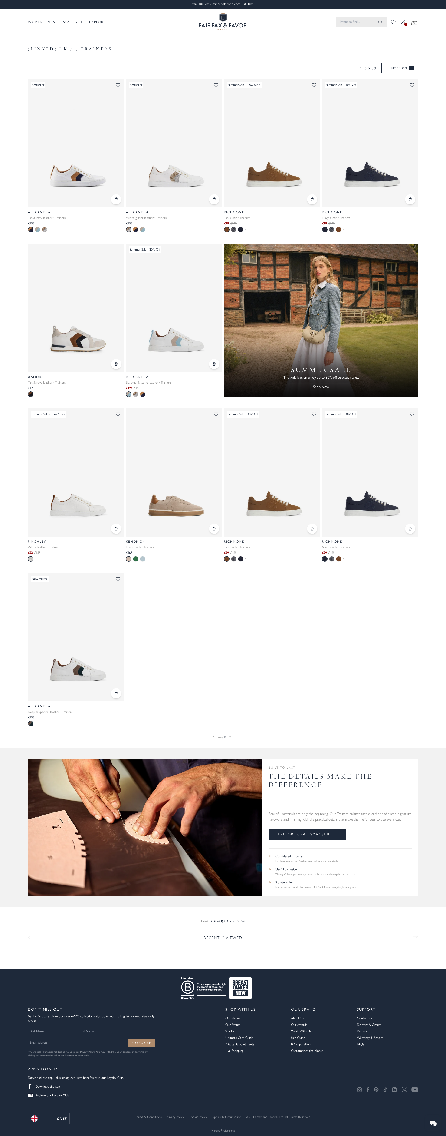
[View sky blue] (142, 559)
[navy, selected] (325, 229)
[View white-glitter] (44, 229)
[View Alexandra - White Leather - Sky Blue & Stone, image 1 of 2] (174, 308)
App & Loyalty (43, 1069)
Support (366, 1009)
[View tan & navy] (135, 229)
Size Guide (298, 1038)
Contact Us (364, 1018)
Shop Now (321, 386)
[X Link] (404, 1089)
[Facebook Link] (368, 1089)
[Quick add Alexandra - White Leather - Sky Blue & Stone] (214, 364)
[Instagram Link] (359, 1089)
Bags (65, 22)
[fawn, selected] (128, 559)
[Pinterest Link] (376, 1089)
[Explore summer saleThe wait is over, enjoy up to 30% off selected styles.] (321, 320)
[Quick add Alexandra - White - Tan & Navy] (116, 199)
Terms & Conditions (148, 1117)
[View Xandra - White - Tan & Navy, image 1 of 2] (76, 308)
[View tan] (338, 229)
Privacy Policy (87, 1051)
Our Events (232, 1025)
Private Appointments (239, 1044)
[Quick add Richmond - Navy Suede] (410, 529)
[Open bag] (414, 22)
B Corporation (301, 1044)
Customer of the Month (307, 1051)
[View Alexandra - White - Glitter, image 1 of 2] (174, 143)
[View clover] (135, 559)
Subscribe (141, 1043)
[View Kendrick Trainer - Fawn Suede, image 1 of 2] (174, 472)
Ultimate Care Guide (239, 1038)
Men (52, 22)
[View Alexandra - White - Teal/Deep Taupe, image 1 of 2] (76, 637)
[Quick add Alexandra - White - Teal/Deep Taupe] (116, 693)
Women (35, 22)
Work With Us (301, 1031)
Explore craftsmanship (307, 834)
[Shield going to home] (223, 22)
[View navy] (240, 229)
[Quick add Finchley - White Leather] (116, 529)
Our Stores (232, 1018)
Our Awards (299, 1025)
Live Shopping (234, 1051)
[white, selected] (30, 559)
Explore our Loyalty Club (52, 1095)
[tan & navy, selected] (30, 229)
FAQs (360, 1044)
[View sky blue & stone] (37, 229)
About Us (297, 1018)
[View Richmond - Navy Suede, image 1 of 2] (370, 472)
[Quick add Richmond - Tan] (312, 199)
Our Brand (303, 1009)
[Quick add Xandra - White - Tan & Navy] (116, 364)
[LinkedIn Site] (394, 1089)
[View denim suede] (233, 229)
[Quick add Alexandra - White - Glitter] (214, 199)
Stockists (231, 1031)
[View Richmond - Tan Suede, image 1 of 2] (272, 472)
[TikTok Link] (385, 1089)
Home (203, 921)
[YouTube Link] (414, 1089)
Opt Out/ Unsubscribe (226, 1117)
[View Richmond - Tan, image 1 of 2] (272, 143)
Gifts (80, 22)
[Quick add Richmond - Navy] (410, 199)
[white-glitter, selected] (128, 229)
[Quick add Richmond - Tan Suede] (312, 529)
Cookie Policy (198, 1117)
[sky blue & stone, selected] (128, 394)
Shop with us (240, 1009)
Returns (362, 1031)
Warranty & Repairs (370, 1038)
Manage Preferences (223, 1130)
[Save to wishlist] (118, 85)
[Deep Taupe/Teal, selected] (30, 723)
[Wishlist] (393, 22)
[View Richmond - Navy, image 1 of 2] (370, 143)
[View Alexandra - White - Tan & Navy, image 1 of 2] (76, 143)
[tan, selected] (227, 229)
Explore (97, 22)
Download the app (47, 1087)
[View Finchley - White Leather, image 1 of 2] (76, 472)
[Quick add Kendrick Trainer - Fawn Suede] (214, 529)
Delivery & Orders (369, 1025)
